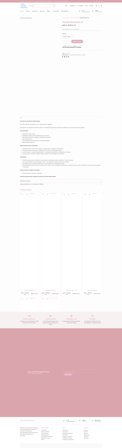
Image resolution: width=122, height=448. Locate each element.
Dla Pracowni (56, 11)
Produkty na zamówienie (68, 439)
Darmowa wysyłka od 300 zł (26, 1)
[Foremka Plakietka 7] (92, 240)
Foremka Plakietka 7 (92, 290)
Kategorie (72, 5)
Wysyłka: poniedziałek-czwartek (61, 1)
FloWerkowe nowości (67, 438)
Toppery (49, 11)
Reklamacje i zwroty (45, 438)
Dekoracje (86, 438)
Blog (86, 5)
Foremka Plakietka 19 (50, 290)
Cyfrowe (86, 430)
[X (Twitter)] (64, 56)
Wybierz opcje (34, 293)
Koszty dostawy (44, 433)
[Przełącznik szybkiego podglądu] (27, 194)
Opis (21, 117)
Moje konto (65, 430)
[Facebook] (62, 56)
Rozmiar (64, 33)
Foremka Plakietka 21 (71, 290)
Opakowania (35, 11)
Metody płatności (45, 434)
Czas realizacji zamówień (47, 436)
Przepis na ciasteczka (67, 436)
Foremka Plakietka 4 (29, 290)
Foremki (22, 11)
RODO (42, 439)
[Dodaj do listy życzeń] (22, 194)
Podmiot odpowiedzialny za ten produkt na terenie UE (32, 184)
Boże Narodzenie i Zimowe (74, 54)
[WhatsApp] (101, 1)
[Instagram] (94, 1)
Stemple (28, 11)
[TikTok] (99, 1)
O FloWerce (80, 5)
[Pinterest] (66, 56)
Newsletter (65, 434)
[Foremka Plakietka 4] (29, 240)
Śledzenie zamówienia (68, 433)
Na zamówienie (64, 11)
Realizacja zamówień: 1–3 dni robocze (43, 1)
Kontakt (91, 5)
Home (66, 5)
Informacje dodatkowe (25, 181)
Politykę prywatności (72, 373)
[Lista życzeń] (98, 5)
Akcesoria (42, 11)
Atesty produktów (45, 431)
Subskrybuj (68, 374)
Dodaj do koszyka (77, 41)
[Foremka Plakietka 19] (50, 240)
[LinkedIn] (68, 56)
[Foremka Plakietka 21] (71, 240)
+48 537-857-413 (98, 11)
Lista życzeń (65, 431)
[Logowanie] (96, 5)
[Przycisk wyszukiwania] (53, 5)
